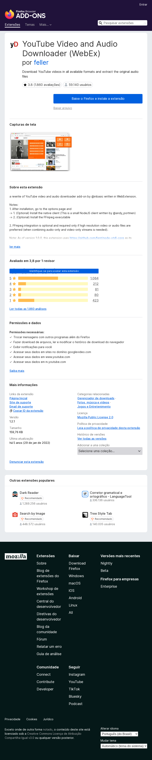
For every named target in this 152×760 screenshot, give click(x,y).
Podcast (76, 704)
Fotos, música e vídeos (93, 402)
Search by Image (32, 513)
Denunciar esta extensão (27, 461)
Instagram (77, 674)
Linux (73, 605)
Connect (44, 674)
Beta (104, 570)
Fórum (42, 639)
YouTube (76, 682)
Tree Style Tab (101, 513)
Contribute (45, 682)
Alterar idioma (110, 728)
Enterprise (109, 586)
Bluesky (75, 696)
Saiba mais (17, 370)
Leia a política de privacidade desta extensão (108, 428)
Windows (76, 576)
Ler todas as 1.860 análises (28, 308)
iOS (71, 590)
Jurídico (48, 719)
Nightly (106, 563)
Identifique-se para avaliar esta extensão (54, 270)
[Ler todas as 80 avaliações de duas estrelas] (53, 294)
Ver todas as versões (91, 438)
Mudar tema (108, 740)
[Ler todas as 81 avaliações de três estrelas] (53, 289)
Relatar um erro (49, 646)
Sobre (41, 563)
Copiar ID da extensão (28, 410)
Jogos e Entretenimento (94, 406)
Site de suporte (20, 402)
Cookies (31, 719)
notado (47, 729)
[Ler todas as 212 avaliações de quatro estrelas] (53, 283)
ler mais (15, 246)
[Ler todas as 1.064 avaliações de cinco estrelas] (53, 278)
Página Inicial (18, 398)
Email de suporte (21, 406)
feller (41, 62)
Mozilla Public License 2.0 (95, 417)
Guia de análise (49, 654)
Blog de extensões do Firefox (48, 575)
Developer (45, 689)
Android (75, 598)
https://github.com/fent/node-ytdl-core (97, 238)
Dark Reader (29, 493)
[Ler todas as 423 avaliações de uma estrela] (53, 300)
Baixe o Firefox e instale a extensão (98, 99)
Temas (30, 25)
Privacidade (12, 719)
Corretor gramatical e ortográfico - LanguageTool (110, 494)
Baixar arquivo (62, 108)
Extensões (12, 25)
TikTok (74, 689)
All (71, 612)
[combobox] (122, 23)
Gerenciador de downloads (95, 398)
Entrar (143, 4)
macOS (75, 583)
